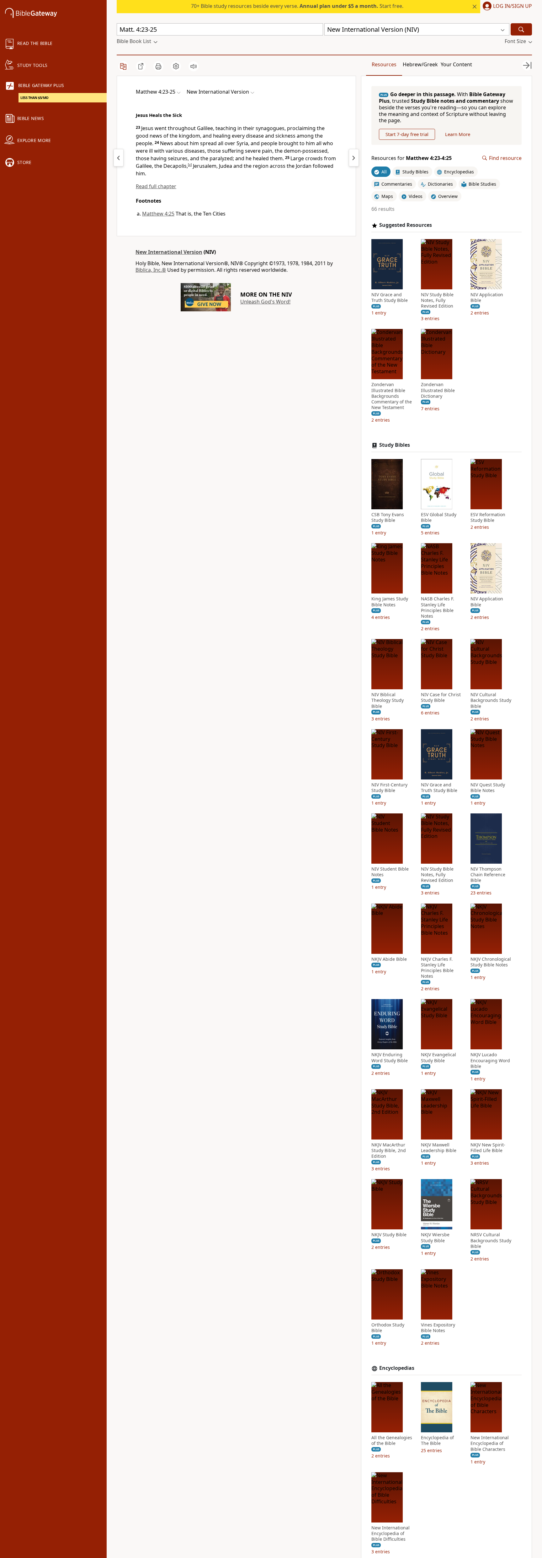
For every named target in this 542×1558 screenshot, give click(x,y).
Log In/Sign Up (512, 6)
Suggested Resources (405, 225)
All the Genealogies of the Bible (391, 1440)
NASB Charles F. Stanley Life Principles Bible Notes (437, 607)
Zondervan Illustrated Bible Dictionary (438, 390)
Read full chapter (156, 186)
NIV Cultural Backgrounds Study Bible (490, 700)
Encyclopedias (396, 1368)
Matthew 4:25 (158, 213)
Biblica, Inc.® (151, 269)
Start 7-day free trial (406, 134)
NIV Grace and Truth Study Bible (389, 297)
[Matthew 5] (354, 158)
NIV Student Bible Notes (390, 871)
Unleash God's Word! (265, 301)
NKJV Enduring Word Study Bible (389, 1057)
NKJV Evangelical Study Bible (438, 1057)
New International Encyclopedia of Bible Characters (489, 1443)
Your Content (456, 64)
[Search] (521, 29)
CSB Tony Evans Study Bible (387, 517)
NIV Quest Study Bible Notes (487, 787)
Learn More (457, 134)
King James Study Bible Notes (389, 601)
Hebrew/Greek (420, 64)
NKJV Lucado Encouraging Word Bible (490, 1060)
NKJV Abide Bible (389, 959)
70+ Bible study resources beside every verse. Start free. (297, 6)
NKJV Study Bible (388, 1235)
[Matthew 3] (119, 158)
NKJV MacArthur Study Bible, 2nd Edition (388, 1150)
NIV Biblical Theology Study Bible (387, 700)
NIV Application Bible (486, 297)
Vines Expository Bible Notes (438, 1327)
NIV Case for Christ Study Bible (441, 697)
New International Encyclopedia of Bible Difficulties (390, 1533)
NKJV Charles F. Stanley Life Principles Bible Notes (437, 967)
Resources (384, 64)
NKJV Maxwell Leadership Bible (438, 1147)
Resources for (411, 158)
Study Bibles (394, 445)
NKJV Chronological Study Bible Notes (490, 962)
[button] (506, 6)
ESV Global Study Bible (438, 517)
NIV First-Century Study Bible (389, 787)
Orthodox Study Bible (387, 1327)
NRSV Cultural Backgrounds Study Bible (490, 1240)
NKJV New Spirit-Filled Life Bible (487, 1147)
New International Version (169, 252)
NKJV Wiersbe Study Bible (435, 1237)
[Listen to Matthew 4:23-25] (194, 66)
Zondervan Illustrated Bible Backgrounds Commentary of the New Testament (391, 396)
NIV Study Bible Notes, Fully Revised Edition (437, 300)
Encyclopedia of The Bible (437, 1440)
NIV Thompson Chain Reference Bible (487, 874)
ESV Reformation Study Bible (487, 517)
